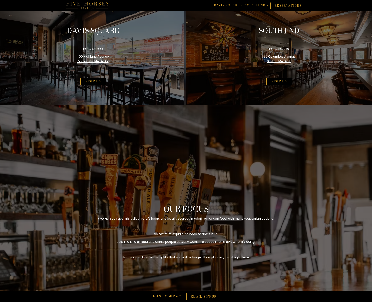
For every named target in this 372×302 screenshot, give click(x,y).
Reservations (288, 5)
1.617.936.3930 (279, 49)
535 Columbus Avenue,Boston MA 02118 (279, 58)
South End (256, 5)
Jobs (157, 296)
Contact (174, 296)
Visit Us (93, 81)
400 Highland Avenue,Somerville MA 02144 (93, 58)
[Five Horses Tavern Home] (87, 5)
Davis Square (227, 5)
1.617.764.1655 (93, 49)
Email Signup (203, 296)
